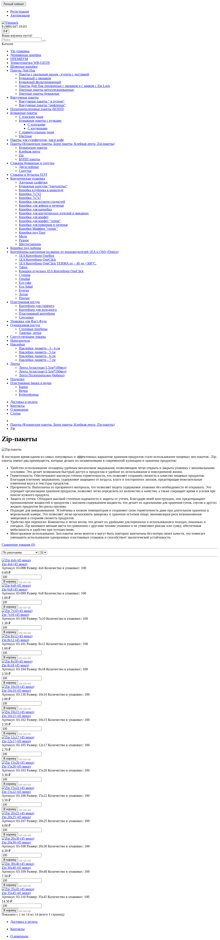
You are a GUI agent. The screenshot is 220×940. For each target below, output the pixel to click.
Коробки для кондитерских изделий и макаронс (54, 213)
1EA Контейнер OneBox (36, 255)
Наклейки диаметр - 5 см (37, 352)
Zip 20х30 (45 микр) (16, 842)
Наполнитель (20, 340)
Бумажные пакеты (23, 113)
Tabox (23, 267)
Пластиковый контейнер (37, 313)
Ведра (23, 391)
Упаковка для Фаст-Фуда (28, 321)
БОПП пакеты (29, 159)
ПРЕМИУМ (19, 59)
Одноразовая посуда (25, 325)
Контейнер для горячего (36, 306)
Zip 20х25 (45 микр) (16, 817)
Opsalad (24, 279)
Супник (25, 275)
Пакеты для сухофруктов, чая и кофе (37, 140)
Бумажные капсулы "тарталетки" (43, 186)
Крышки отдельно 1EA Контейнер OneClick (51, 271)
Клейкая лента (29, 151)
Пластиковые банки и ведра (30, 383)
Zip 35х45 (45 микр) (16, 893)
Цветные (25, 136)
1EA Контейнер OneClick (37, 259)
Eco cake (25, 282)
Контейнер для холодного (38, 309)
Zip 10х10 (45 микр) (16, 690)
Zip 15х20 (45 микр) (16, 766)
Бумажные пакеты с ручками (40, 120)
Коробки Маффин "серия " (38, 228)
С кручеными (37, 128)
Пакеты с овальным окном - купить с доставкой (54, 74)
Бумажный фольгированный (40, 82)
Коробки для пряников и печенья (43, 225)
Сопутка (25, 171)
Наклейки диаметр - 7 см (37, 360)
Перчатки (17, 379)
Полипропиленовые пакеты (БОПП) (37, 109)
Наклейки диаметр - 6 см (37, 356)
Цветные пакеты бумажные (39, 93)
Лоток (23, 294)
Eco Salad (26, 286)
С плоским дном (31, 117)
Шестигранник (30, 244)
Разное (24, 240)
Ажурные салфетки (33, 182)
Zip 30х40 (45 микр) (16, 867)
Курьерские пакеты (33, 147)
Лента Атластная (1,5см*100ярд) (42, 367)
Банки (23, 387)
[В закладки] (25, 582)
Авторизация (20, 15)
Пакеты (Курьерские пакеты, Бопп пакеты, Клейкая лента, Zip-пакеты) (62, 144)
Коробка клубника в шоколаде (41, 190)
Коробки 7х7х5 (30, 194)
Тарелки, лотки (30, 333)
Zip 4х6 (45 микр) (14, 564)
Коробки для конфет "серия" (40, 221)
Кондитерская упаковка (27, 178)
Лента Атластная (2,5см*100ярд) (42, 371)
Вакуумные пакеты (24, 97)
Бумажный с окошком (35, 78)
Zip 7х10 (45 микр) (15, 615)
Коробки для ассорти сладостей (42, 201)
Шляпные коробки (24, 66)
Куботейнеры (29, 394)
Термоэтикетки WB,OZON (30, 63)
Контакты (17, 406)
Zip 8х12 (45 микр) (15, 640)
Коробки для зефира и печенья (41, 205)
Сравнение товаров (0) (18, 544)
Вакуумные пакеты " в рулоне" (42, 101)
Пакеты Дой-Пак (22, 70)
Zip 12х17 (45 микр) (16, 741)
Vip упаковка (19, 51)
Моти (23, 236)
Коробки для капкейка (35, 209)
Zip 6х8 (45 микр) (14, 589)
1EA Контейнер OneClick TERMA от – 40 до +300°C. (57, 263)
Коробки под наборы (25, 248)
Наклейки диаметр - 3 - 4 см (39, 348)
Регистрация (19, 11)
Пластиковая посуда (25, 302)
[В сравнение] (29, 582)
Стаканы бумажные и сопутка (32, 163)
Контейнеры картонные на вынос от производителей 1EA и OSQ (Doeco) (64, 252)
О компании (19, 409)
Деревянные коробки (25, 55)
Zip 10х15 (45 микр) (16, 716)
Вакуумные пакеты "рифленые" (42, 105)
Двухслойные (29, 167)
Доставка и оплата (23, 402)
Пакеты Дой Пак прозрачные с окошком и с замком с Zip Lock (64, 86)
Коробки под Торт (32, 232)
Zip (21, 155)
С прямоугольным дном (36, 132)
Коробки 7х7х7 (30, 198)
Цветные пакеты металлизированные (46, 90)
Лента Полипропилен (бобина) (41, 375)
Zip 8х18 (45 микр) (15, 665)
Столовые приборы (33, 329)
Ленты (15, 363)
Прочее (24, 298)
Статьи (15, 413)
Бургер (24, 290)
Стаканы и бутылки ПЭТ (28, 174)
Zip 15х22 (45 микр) (16, 792)
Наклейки (17, 344)
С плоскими (36, 124)
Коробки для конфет (34, 217)
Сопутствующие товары (28, 336)
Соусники (26, 317)
